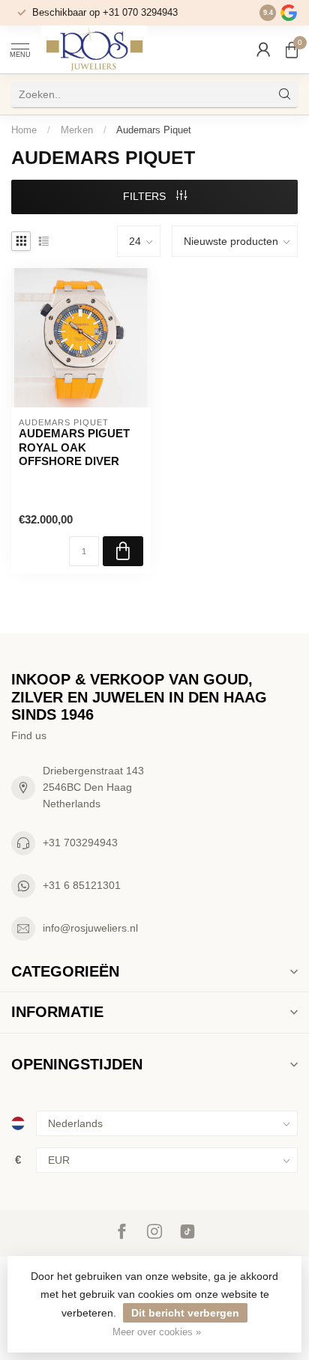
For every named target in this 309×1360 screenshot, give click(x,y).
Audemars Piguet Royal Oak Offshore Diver (74, 447)
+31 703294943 (80, 843)
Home (24, 130)
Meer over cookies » (156, 1332)
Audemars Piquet (153, 130)
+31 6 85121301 (82, 885)
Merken (77, 130)
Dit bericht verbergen (185, 1313)
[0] (292, 49)
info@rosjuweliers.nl (90, 928)
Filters (146, 196)
